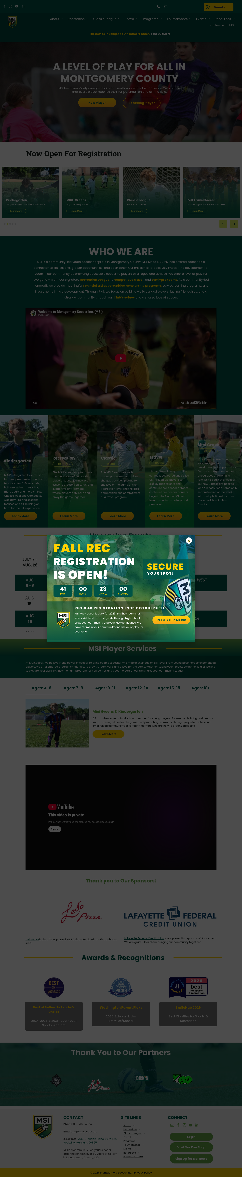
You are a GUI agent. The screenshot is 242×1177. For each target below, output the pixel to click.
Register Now (171, 620)
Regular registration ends (120, 608)
